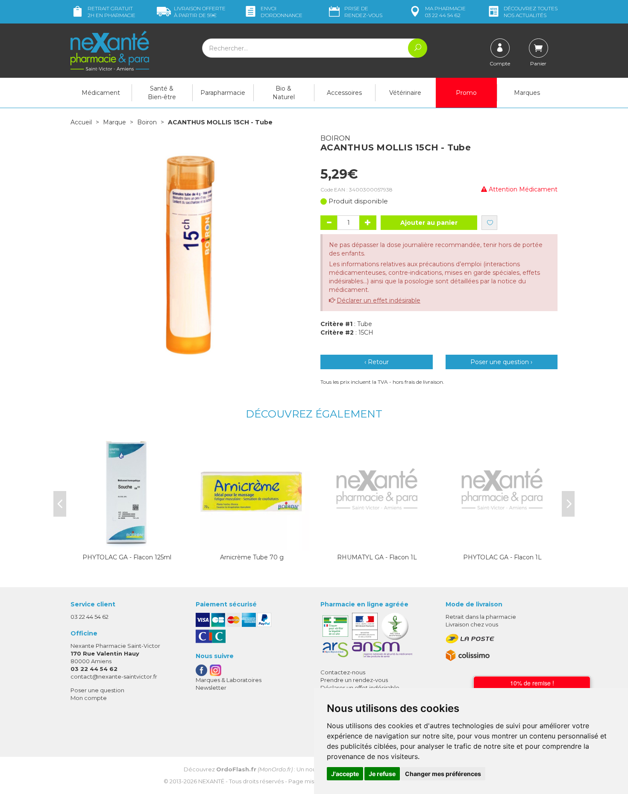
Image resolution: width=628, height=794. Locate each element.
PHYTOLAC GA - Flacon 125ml (126, 557)
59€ (200, 11)
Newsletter (211, 687)
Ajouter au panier (429, 222)
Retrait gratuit (111, 11)
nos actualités (531, 11)
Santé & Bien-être (162, 93)
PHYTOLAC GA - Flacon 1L (502, 557)
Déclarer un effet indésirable (378, 300)
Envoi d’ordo (281, 11)
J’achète (127, 542)
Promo (466, 93)
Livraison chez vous (472, 624)
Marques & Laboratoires (228, 679)
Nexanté (211, 781)
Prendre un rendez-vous (354, 679)
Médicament (101, 93)
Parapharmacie (222, 93)
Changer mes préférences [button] (443, 773)
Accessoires (344, 93)
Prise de (363, 11)
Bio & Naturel (284, 93)
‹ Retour (376, 362)
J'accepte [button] (345, 773)
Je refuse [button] (382, 773)
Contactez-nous (342, 672)
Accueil (81, 122)
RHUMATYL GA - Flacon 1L (377, 557)
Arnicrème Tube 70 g (252, 557)
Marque (114, 122)
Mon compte (88, 697)
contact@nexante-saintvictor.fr (113, 676)
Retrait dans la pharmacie (481, 616)
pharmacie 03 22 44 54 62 (445, 11)
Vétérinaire (405, 93)
